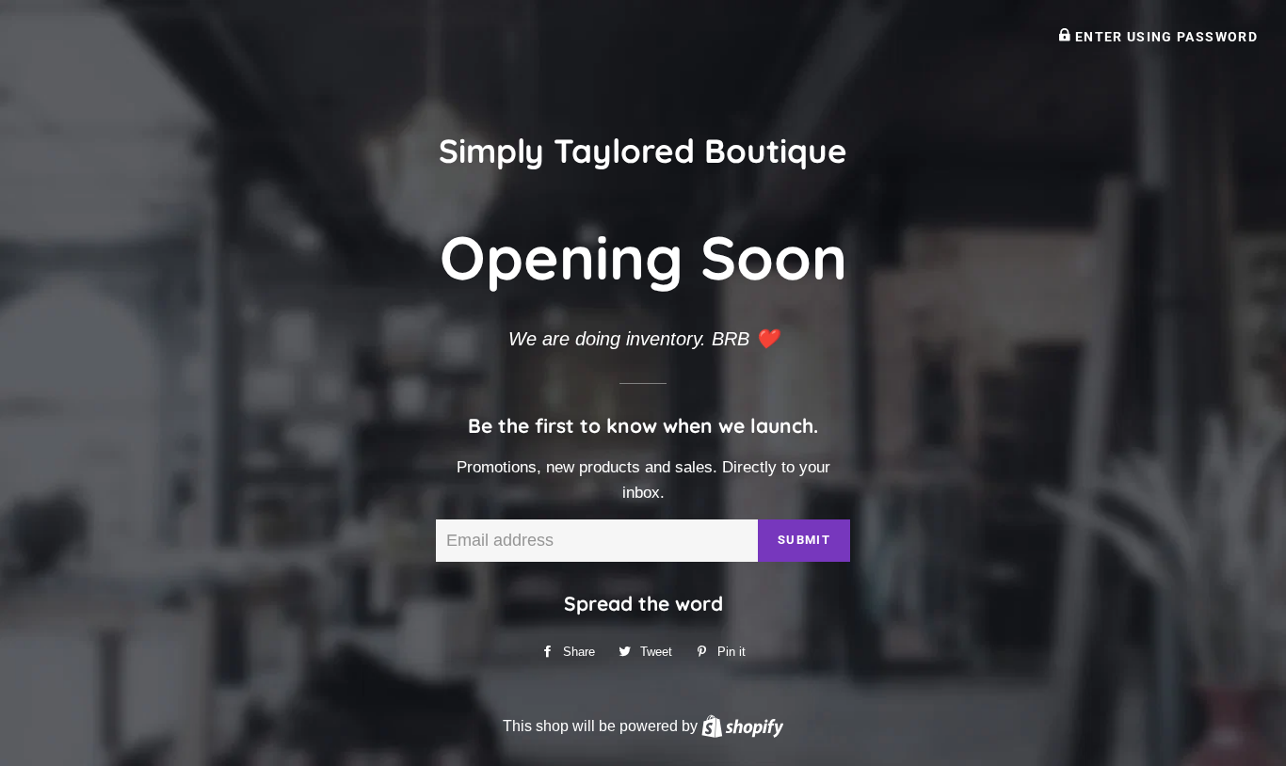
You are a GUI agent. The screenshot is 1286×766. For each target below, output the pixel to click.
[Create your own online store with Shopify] (742, 725)
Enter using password (1164, 36)
